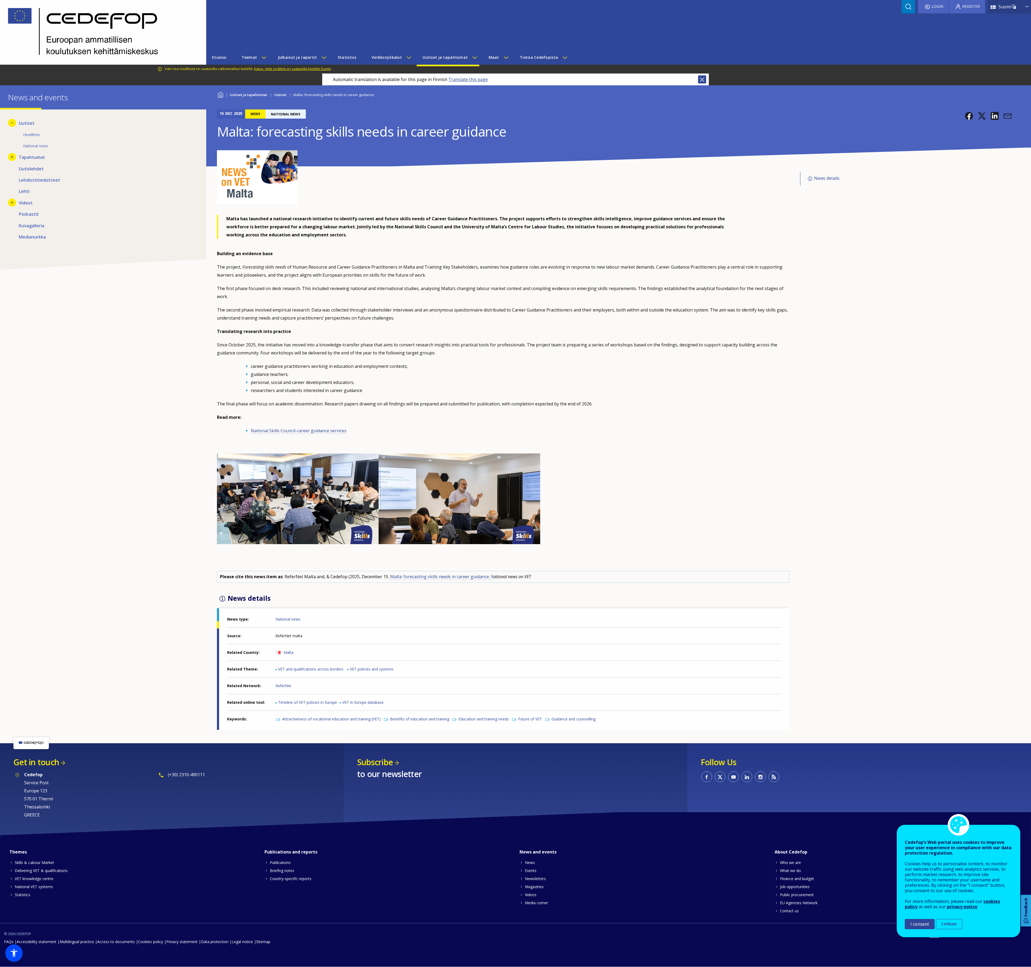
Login (937, 6)
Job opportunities (795, 886)
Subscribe (375, 762)
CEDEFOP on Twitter (720, 776)
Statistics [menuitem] (347, 57)
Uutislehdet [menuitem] (31, 169)
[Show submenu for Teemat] (263, 57)
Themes (18, 852)
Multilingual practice (77, 941)
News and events (538, 852)
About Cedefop (791, 852)
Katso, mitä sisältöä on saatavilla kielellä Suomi (292, 68)
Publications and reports (290, 852)
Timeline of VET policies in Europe (307, 702)
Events (530, 870)
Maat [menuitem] (494, 57)
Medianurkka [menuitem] (32, 237)
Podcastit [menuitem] (29, 214)
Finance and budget (797, 878)
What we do (790, 870)
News (530, 862)
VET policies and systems (372, 669)
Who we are (790, 862)
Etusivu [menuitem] (219, 57)
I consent (919, 924)
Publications (280, 862)
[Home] (99, 32)
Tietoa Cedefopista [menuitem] (539, 57)
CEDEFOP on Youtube (733, 776)
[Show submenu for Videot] (12, 203)
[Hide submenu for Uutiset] (12, 123)
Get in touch (36, 762)
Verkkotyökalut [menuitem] (387, 57)
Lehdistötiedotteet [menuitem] (39, 180)
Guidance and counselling (573, 718)
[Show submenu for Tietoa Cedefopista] (564, 57)
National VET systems (34, 886)
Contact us (789, 910)
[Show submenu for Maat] (506, 57)
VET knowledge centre (34, 878)
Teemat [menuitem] (249, 57)
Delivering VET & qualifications (41, 870)
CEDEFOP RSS (773, 776)
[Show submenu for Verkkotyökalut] (408, 57)
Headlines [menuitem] (31, 134)
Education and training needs (484, 718)
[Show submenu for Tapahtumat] (12, 157)
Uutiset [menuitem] (27, 123)
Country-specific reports (290, 878)
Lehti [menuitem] (24, 191)
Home (220, 94)
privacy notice (962, 907)
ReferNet (283, 685)
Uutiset (280, 94)
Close (702, 79)
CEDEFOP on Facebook (706, 776)
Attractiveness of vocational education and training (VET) (331, 718)
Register (971, 6)
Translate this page (468, 79)
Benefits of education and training (419, 718)
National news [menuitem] (35, 145)
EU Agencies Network (799, 902)
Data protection (214, 941)
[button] (969, 116)
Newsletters (535, 878)
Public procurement (797, 894)
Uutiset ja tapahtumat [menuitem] (445, 57)
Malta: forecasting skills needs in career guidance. (442, 577)
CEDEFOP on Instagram (760, 776)
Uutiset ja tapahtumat (248, 94)
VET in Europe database (363, 702)
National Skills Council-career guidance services (298, 431)
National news (287, 619)
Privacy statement (182, 941)
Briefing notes (282, 870)
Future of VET (530, 718)
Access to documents (116, 941)
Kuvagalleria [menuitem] (31, 226)
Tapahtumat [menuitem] (32, 157)
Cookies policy (150, 941)
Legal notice (242, 941)
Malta (288, 652)
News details (827, 178)
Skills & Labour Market (34, 862)
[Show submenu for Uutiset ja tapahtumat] (474, 57)
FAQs (8, 941)
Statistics (22, 894)
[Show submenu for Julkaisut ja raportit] (324, 57)
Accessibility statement (36, 941)
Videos (530, 894)
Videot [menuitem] (26, 203)
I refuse (949, 924)
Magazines (534, 886)
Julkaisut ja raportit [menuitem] (297, 57)
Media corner (536, 902)
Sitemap (263, 941)
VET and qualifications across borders (310, 669)
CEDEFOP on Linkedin (747, 776)
